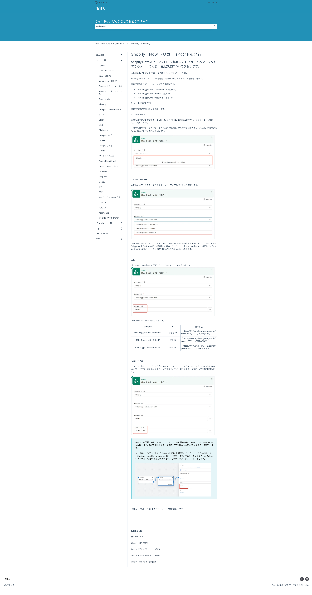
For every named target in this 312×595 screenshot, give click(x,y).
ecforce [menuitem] (102, 202)
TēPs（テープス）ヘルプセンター (110, 43)
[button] (122, 55)
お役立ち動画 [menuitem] (102, 233)
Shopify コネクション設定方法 (172, 119)
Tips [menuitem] (98, 228)
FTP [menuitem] (101, 192)
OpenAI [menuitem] (102, 65)
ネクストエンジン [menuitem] (107, 70)
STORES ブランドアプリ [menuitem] (110, 217)
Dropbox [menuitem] (103, 176)
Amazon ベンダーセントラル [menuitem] (110, 92)
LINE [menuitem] (101, 124)
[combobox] (153, 26)
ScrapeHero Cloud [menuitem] (107, 161)
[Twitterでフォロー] (307, 579)
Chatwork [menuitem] (103, 130)
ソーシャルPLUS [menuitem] (106, 155)
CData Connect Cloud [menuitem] (108, 166)
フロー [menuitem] (102, 140)
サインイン (212, 2)
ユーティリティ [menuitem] (105, 145)
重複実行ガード (137, 536)
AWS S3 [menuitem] (102, 207)
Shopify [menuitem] (102, 104)
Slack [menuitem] (101, 119)
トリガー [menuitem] (103, 150)
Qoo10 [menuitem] (102, 181)
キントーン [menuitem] (104, 171)
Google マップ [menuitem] (105, 135)
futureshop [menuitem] (104, 212)
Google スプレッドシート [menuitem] (110, 109)
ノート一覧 (134, 43)
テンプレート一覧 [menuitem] (104, 223)
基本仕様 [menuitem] (100, 55)
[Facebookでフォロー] (302, 579)
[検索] (214, 26)
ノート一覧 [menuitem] (101, 60)
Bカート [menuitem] (102, 186)
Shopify (146, 43)
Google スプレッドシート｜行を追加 (145, 549)
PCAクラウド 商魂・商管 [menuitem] (109, 197)
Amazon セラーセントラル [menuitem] (110, 85)
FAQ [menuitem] (98, 238)
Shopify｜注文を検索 (139, 543)
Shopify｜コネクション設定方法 (143, 562)
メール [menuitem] (102, 114)
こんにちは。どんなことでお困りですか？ (121, 21)
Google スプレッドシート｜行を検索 (145, 555)
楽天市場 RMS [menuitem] (105, 75)
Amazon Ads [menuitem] (104, 99)
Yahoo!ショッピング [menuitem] (108, 80)
